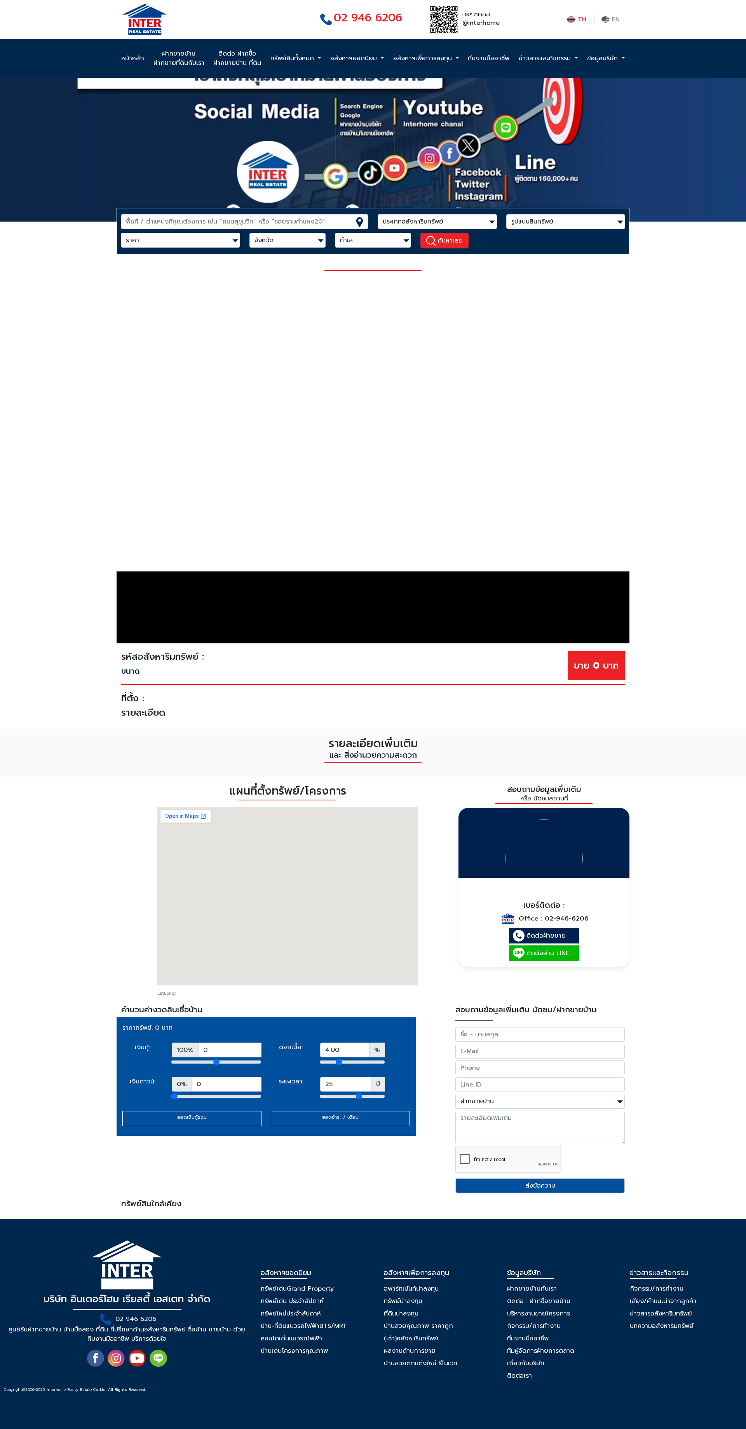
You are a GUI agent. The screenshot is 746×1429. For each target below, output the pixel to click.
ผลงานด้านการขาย (410, 1351)
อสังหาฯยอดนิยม (354, 58)
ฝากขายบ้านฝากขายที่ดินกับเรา (178, 58)
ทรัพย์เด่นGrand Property (297, 1288)
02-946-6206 (567, 918)
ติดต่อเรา (519, 1375)
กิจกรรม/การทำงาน (534, 1326)
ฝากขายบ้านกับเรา (532, 1288)
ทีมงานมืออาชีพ (488, 58)
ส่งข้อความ (540, 1185)
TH (580, 19)
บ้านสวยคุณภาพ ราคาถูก (418, 1326)
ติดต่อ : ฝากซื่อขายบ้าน (538, 1301)
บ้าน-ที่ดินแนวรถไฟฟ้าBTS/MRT (304, 1326)
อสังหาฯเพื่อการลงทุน (423, 58)
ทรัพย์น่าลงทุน (403, 1301)
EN (615, 19)
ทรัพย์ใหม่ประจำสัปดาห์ (291, 1313)
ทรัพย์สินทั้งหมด (293, 58)
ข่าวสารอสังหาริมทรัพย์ (661, 1313)
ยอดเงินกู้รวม (192, 1117)
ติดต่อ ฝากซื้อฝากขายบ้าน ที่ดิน (237, 58)
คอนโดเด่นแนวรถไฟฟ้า (291, 1338)
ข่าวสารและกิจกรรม (546, 58)
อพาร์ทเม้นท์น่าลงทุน (411, 1288)
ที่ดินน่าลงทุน (401, 1313)
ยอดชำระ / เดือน (340, 1117)
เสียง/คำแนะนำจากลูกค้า (663, 1301)
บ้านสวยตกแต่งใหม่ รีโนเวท (420, 1363)
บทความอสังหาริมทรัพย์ (662, 1326)
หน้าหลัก (132, 58)
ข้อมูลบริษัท (603, 58)
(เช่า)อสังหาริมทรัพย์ (411, 1338)
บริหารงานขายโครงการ (538, 1313)
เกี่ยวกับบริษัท (525, 1363)
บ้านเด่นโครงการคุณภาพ (294, 1351)
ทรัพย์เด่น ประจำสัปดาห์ (292, 1301)
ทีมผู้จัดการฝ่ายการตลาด (540, 1351)
